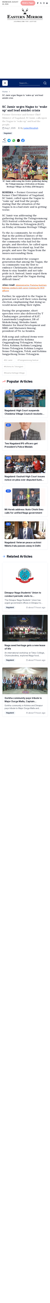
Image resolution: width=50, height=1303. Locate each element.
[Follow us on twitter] (41, 3)
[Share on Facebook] (23, 140)
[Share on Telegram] (9, 140)
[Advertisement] (25, 51)
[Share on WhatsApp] (14, 140)
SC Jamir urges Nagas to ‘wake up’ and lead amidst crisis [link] (22, 96)
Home (5, 91)
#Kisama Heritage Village (14, 373)
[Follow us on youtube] (47, 3)
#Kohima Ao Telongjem (13, 367)
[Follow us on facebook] (38, 3)
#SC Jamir (8, 360)
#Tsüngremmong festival (28, 360)
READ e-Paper (28, 3)
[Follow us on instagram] (44, 3)
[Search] (45, 83)
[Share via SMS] (18, 140)
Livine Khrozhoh (30, 128)
